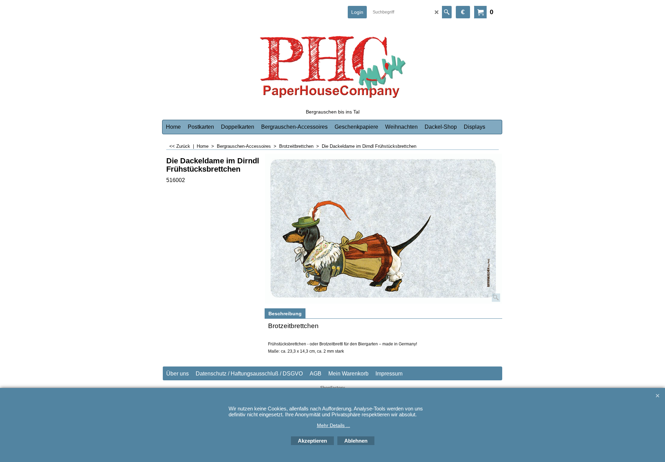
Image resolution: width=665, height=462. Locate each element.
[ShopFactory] (332, 64)
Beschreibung (285, 313)
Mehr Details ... (333, 425)
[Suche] (447, 12)
